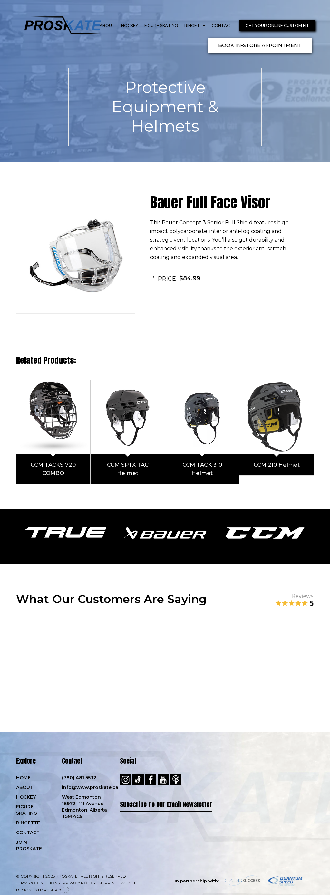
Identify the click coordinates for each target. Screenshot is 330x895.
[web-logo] (56, 26)
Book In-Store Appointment (260, 45)
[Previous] (30, 644)
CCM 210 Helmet (277, 464)
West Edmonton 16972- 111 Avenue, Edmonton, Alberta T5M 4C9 (84, 772)
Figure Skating (26, 776)
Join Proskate (29, 811)
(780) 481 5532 (79, 744)
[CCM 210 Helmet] (276, 417)
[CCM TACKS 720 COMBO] (53, 417)
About (24, 753)
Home (23, 744)
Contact (28, 799)
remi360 (52, 856)
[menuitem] (107, 26)
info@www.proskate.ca (84, 753)
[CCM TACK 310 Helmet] (202, 417)
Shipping (108, 849)
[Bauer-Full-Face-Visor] (75, 254)
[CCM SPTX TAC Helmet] (128, 417)
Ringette (28, 789)
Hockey (26, 763)
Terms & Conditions (38, 849)
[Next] (299, 644)
